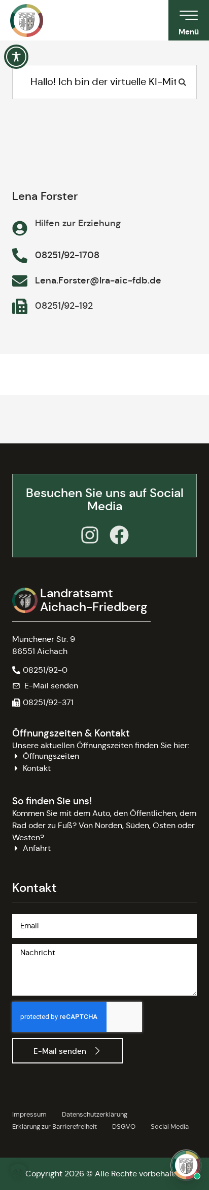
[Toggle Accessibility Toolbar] (16, 57)
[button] (43, 703)
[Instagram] (89, 535)
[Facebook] (119, 535)
